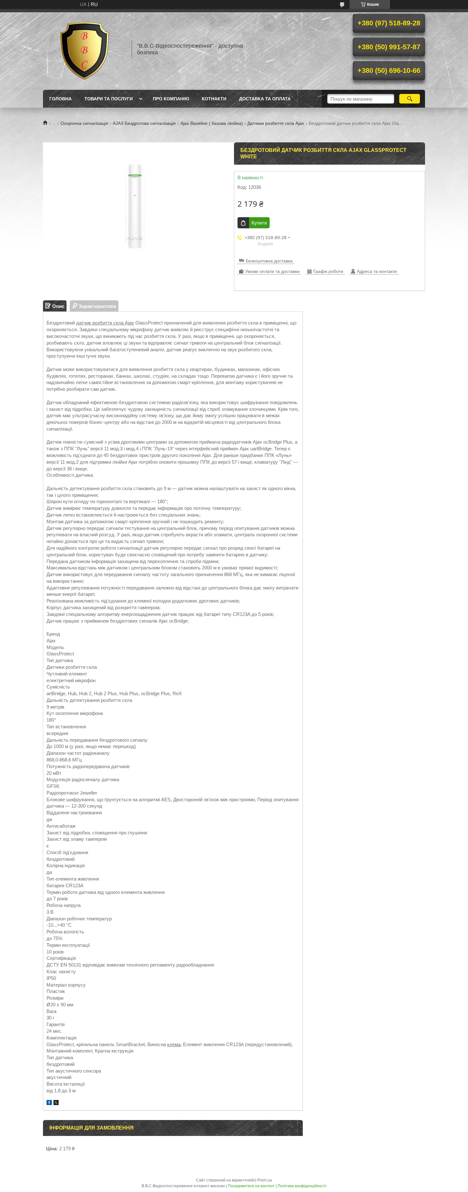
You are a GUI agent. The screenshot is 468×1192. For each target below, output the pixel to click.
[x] (56, 1103)
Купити (259, 222)
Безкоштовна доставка (269, 260)
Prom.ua (264, 1180)
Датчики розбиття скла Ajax (275, 123)
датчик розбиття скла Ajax (105, 322)
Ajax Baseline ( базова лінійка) (212, 123)
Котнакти (214, 98)
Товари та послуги (108, 98)
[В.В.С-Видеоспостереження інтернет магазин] (84, 49)
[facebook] (49, 1103)
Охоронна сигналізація (84, 123)
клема (174, 1044)
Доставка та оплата (265, 98)
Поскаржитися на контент (251, 1186)
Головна (60, 98)
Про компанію (171, 98)
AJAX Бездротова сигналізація (144, 123)
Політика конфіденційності (302, 1186)
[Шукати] (409, 98)
